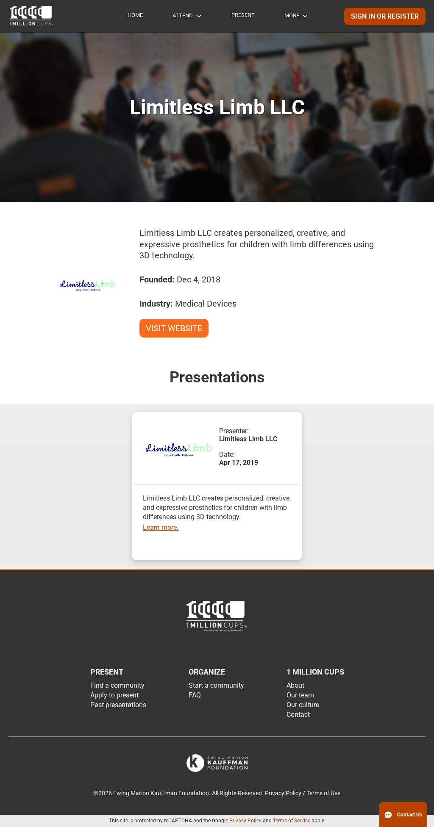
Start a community (216, 685)
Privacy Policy (245, 821)
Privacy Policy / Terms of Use (302, 793)
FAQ (195, 695)
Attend (182, 15)
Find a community (117, 685)
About (295, 685)
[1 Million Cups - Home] (31, 16)
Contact (298, 715)
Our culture (303, 705)
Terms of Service (291, 821)
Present (243, 15)
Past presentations (118, 705)
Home (135, 15)
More (291, 15)
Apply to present (114, 695)
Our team (300, 695)
